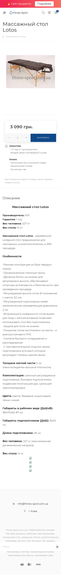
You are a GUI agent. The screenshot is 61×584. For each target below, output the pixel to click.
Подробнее (44, 3)
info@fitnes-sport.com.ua (33, 503)
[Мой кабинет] (49, 12)
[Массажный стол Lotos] (30, 71)
